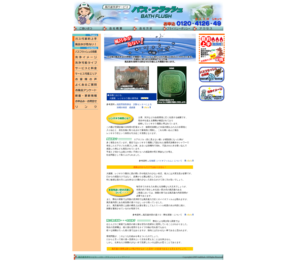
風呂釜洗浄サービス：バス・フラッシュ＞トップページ (104, 257)
